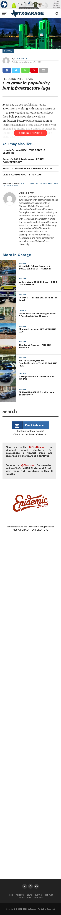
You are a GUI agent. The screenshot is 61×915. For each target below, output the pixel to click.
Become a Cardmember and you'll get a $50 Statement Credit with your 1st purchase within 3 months (29, 469)
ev (41, 184)
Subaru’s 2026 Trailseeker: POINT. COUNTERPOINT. (23, 161)
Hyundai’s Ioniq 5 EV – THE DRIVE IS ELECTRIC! (24, 151)
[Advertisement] (30, 668)
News (29, 895)
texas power (12, 186)
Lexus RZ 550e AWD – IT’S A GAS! (22, 174)
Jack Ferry (21, 58)
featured (47, 184)
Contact (49, 895)
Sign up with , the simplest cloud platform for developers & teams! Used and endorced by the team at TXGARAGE (29, 451)
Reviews (20, 895)
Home (10, 895)
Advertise (39, 898)
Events (38, 895)
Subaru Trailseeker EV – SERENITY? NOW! (28, 168)
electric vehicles (29, 184)
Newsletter (25, 898)
